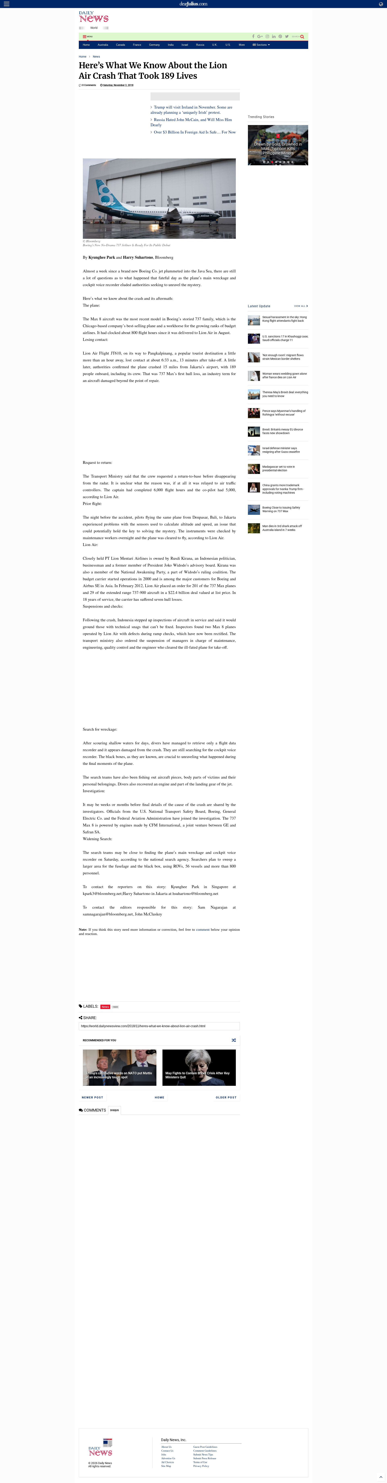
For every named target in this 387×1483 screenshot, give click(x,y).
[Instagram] (267, 36)
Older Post (226, 1097)
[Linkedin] (274, 36)
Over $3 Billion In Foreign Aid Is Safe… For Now (195, 132)
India (171, 44)
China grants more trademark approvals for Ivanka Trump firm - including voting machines (283, 489)
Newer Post (92, 1097)
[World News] (94, 28)
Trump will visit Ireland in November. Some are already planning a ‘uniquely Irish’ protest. (191, 109)
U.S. (228, 44)
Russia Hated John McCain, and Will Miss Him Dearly (191, 122)
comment (203, 930)
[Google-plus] (260, 36)
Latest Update (259, 306)
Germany (154, 44)
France (137, 44)
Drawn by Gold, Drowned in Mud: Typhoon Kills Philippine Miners (278, 148)
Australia (103, 44)
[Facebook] (253, 36)
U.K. (214, 44)
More (242, 44)
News (96, 56)
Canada (120, 44)
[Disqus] (159, 1165)
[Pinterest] (280, 36)
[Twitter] (287, 36)
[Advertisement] (234, 21)
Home (86, 44)
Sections (261, 44)
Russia (200, 44)
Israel (185, 44)
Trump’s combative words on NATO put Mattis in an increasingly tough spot (119, 1075)
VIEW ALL (300, 306)
